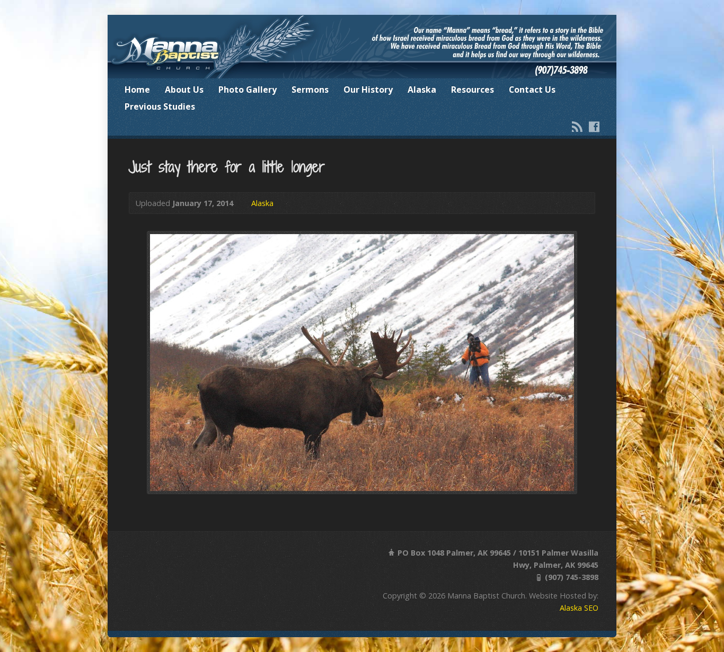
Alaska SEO (579, 608)
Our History (368, 89)
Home (137, 89)
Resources (472, 89)
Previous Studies (160, 106)
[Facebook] (594, 126)
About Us (184, 89)
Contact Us (532, 89)
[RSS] (577, 126)
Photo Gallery (247, 89)
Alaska (422, 89)
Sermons (310, 89)
